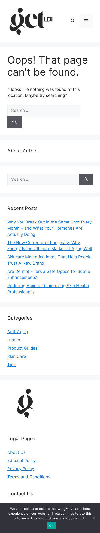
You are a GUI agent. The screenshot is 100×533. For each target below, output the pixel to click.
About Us (16, 452)
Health (13, 340)
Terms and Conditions (28, 477)
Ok (51, 526)
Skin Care (16, 356)
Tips (11, 364)
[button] (72, 21)
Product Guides (22, 348)
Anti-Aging (17, 331)
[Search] (14, 122)
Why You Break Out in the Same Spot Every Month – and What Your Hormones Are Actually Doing (49, 228)
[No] (94, 517)
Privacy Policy (20, 468)
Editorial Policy (21, 460)
